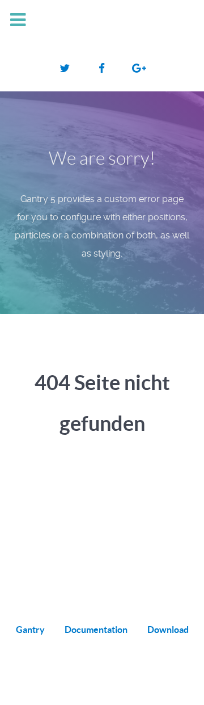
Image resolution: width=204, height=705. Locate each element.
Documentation (96, 629)
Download (168, 629)
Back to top (96, 683)
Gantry (30, 629)
